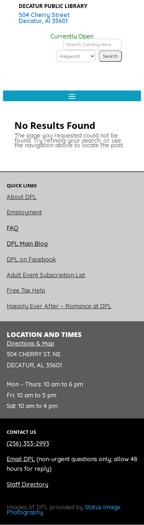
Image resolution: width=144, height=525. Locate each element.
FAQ (12, 228)
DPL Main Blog (27, 243)
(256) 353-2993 (28, 443)
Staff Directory (27, 484)
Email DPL (21, 459)
